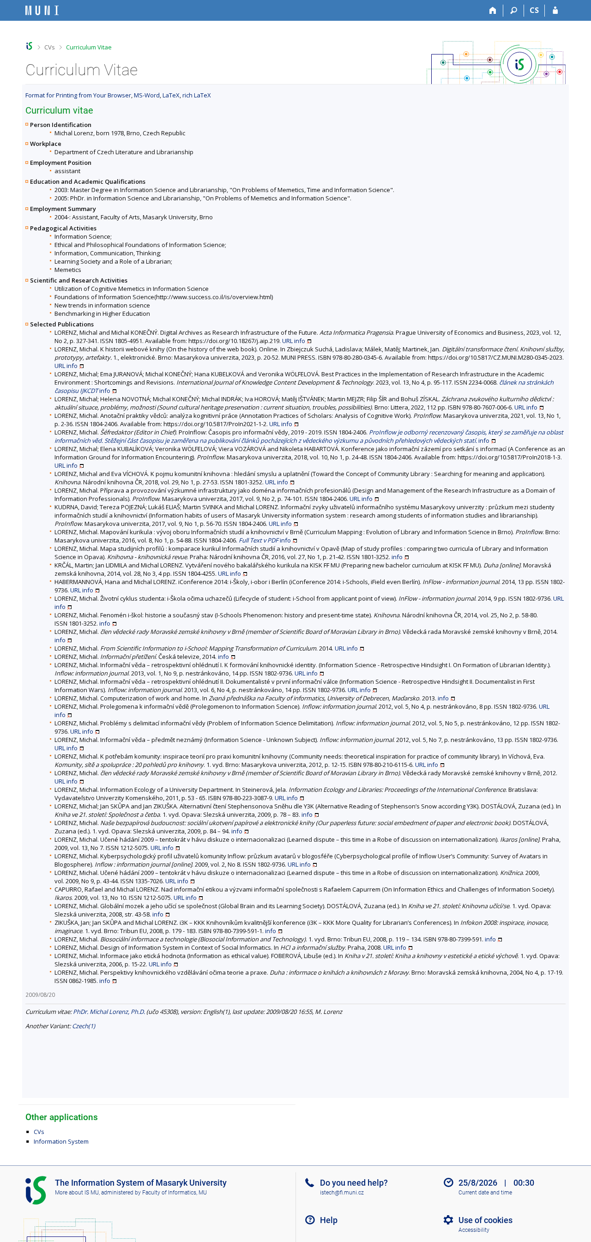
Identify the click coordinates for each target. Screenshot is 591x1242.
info (299, 341)
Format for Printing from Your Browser (78, 95)
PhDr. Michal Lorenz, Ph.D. (109, 1011)
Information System (61, 1141)
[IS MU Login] (555, 11)
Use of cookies (485, 1220)
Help (329, 1220)
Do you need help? (354, 1183)
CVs (49, 47)
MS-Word (147, 95)
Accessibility (473, 1230)
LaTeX (171, 95)
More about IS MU (77, 1192)
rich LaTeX (196, 95)
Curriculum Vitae (89, 47)
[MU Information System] (29, 46)
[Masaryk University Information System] (42, 10)
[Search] (513, 11)
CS (534, 10)
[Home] (492, 11)
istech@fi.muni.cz (342, 1192)
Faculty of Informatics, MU (174, 1192)
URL (287, 341)
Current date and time (485, 1192)
